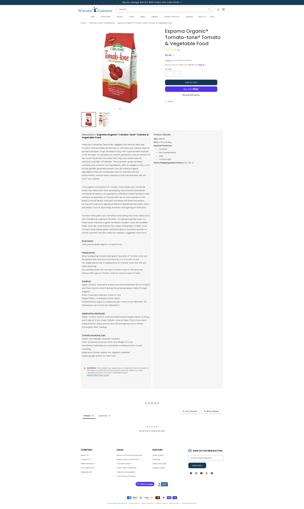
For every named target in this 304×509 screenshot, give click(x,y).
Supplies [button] (189, 16)
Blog (212, 16)
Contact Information (189, 503)
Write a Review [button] (213, 411)
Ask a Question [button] (191, 411)
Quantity (168, 69)
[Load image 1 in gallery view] (88, 119)
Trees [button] (131, 16)
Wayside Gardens (120, 503)
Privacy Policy (134, 503)
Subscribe (197, 465)
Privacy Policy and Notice (128, 459)
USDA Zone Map (159, 463)
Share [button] (170, 101)
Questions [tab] (103, 416)
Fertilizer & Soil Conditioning (101, 23)
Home (83, 23)
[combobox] (164, 9)
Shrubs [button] (120, 16)
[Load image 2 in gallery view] (104, 119)
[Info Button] (173, 55)
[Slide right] (125, 109)
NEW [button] (93, 16)
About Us (85, 455)
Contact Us (86, 459)
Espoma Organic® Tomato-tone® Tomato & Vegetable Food (145, 23)
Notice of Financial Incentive (129, 455)
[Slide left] (114, 109)
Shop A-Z (202, 16)
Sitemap (156, 459)
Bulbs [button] (142, 16)
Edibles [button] (155, 16)
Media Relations (88, 463)
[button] (223, 9)
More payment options (191, 95)
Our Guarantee (87, 468)
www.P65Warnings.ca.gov (98, 375)
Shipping (168, 60)
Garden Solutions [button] (171, 16)
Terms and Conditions (126, 468)
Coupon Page (158, 468)
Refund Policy (174, 503)
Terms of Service (147, 503)
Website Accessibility (126, 472)
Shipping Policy (161, 503)
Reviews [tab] (87, 416)
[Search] (209, 9)
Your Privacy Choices (126, 476)
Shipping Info (86, 472)
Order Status (158, 455)
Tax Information (124, 463)
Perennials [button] (105, 16)
